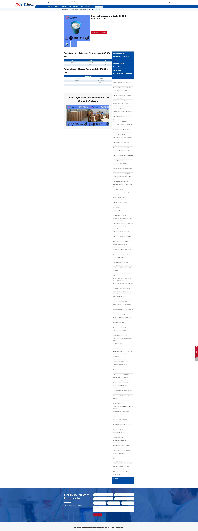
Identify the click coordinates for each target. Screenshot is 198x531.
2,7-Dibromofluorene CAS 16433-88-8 (120, 440)
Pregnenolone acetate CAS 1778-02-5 (120, 364)
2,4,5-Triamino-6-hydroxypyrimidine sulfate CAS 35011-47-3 (122, 177)
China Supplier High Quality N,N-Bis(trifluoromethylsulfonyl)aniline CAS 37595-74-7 (122, 316)
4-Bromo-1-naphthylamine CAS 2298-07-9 (121, 393)
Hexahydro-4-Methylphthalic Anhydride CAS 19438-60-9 (122, 457)
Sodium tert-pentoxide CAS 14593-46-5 (120, 361)
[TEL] (196, 354)
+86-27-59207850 (74, 3)
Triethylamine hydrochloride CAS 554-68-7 (121, 181)
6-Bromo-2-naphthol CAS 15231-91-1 (120, 421)
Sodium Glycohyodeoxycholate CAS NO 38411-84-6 (122, 124)
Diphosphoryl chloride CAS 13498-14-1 (120, 197)
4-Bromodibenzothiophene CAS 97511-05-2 (121, 466)
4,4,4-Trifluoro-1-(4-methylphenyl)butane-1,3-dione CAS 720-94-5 (122, 415)
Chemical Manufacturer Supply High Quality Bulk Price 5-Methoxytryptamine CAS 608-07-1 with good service (123, 249)
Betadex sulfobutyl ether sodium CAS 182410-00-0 (122, 212)
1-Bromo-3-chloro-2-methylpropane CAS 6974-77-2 (123, 92)
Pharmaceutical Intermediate (77, 9)
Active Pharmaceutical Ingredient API (122, 73)
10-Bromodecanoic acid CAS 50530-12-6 (121, 374)
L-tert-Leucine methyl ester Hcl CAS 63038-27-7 (122, 173)
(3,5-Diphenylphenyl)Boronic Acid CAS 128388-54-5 (122, 390)
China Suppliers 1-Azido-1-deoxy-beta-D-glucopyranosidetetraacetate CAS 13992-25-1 (121, 128)
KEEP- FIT (115, 478)
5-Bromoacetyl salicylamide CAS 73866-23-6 (121, 445)
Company (57, 6)
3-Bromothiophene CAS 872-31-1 (119, 432)
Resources (75, 6)
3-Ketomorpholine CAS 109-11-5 (119, 220)
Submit (98, 515)
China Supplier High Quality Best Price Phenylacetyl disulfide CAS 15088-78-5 (122, 138)
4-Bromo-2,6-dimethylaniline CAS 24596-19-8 (121, 366)
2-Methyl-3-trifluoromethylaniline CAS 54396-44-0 (122, 106)
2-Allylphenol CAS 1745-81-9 (118, 343)
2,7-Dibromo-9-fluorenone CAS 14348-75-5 (121, 434)
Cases (69, 6)
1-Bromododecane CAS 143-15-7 (119, 437)
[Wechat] (196, 357)
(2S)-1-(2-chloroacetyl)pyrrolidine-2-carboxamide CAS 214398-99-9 (122, 347)
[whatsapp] (196, 352)
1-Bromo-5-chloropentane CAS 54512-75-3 (121, 411)
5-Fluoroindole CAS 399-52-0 (118, 469)
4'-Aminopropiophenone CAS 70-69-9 (120, 335)
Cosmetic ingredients (118, 53)
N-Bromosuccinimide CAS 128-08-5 (119, 372)
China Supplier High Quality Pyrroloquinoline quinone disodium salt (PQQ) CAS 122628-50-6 (123, 225)
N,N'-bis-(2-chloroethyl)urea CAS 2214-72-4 (121, 453)
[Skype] (196, 347)
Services (64, 6)
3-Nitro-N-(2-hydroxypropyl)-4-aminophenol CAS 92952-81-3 (122, 274)
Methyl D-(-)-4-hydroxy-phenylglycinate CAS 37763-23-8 (123, 284)
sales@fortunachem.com (55, 3)
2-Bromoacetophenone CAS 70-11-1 (120, 369)
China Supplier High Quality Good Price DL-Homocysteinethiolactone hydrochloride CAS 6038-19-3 (123, 169)
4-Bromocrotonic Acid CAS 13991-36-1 (120, 359)
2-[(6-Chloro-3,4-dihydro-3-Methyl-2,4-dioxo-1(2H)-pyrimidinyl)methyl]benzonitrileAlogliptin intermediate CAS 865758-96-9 (123, 354)
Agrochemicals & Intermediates (121, 56)
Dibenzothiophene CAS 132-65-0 (119, 429)
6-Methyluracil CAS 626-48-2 (118, 461)
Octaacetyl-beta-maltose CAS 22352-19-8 (121, 301)
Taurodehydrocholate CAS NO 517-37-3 (120, 121)
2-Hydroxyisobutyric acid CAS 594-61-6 (120, 471)
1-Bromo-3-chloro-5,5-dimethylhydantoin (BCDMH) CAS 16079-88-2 (123, 407)
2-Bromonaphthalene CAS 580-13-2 (120, 419)
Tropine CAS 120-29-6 (117, 207)
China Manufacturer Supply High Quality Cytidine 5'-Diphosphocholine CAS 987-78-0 (123, 97)
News (82, 6)
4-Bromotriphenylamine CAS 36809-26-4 (120, 377)
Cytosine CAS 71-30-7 (117, 228)
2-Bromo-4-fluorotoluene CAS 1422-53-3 (120, 382)
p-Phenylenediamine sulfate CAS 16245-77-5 (121, 450)
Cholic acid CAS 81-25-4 (117, 210)
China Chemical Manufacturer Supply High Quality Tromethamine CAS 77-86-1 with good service (122, 89)
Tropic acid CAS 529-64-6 (118, 205)
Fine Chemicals (117, 70)
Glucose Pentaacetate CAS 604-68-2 (93, 9)
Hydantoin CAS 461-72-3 (117, 160)
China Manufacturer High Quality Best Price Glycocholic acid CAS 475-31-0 (121, 232)
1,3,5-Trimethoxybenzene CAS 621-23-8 (120, 262)
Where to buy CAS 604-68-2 (99, 32)
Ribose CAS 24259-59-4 (117, 325)
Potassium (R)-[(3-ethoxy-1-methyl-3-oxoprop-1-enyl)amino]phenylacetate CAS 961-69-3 (122, 290)
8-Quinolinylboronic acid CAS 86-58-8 (120, 387)
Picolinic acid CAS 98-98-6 (118, 442)
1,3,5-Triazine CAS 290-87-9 (118, 332)
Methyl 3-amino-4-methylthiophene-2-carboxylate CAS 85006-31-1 (122, 339)
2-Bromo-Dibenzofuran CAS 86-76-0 (120, 385)
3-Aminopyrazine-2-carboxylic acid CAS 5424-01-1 (122, 265)
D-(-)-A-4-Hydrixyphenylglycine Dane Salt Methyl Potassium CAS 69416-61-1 (122, 279)
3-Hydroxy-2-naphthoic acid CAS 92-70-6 (121, 241)
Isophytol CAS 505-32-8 (117, 474)
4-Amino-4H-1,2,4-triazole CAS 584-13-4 (120, 103)
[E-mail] (196, 349)
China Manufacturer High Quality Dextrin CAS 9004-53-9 (123, 185)
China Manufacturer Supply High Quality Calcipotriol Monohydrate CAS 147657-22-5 (123, 157)
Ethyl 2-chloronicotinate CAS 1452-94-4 (120, 79)
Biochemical (116, 60)
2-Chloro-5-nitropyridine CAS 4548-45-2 (120, 163)
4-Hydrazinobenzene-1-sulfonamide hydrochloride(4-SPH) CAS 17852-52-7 (120, 201)
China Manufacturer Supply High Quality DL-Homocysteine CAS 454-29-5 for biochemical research (121, 150)
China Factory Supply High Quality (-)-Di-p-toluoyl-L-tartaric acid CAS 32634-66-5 (123, 133)
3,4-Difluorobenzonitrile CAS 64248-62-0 (120, 327)
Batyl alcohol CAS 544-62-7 (118, 189)
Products (50, 6)
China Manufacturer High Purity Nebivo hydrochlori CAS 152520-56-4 (122, 193)
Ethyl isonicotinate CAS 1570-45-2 (119, 330)
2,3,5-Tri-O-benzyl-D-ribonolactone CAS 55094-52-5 (123, 311)
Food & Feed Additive (118, 63)
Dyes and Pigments (118, 66)
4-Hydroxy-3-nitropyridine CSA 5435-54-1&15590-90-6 (122, 84)
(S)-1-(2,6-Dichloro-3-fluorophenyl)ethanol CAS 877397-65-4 (122, 269)
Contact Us (88, 6)
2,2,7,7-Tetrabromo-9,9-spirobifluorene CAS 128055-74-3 (122, 426)
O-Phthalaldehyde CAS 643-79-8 (119, 108)
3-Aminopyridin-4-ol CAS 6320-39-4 (120, 244)
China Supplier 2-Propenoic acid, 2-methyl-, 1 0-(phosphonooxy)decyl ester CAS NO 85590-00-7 (122, 118)
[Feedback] (196, 359)
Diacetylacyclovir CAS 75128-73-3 (119, 215)
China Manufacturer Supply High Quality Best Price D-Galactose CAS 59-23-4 (122, 238)
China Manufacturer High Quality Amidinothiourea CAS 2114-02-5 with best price (122, 256)
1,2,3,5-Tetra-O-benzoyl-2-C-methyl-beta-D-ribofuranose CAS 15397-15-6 (122, 321)
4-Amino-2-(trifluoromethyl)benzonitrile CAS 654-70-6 (123, 305)
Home (64, 9)
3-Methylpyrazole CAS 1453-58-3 (119, 100)
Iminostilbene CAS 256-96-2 (118, 448)
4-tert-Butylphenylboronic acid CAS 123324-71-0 (122, 259)
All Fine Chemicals (117, 482)
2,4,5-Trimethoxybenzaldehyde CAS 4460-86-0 (122, 463)
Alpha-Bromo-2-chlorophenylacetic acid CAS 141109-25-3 (121, 397)
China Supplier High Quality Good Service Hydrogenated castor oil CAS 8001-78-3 (121, 144)
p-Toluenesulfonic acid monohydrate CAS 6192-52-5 (123, 299)
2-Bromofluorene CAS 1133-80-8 (119, 403)
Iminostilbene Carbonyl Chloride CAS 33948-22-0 (122, 218)
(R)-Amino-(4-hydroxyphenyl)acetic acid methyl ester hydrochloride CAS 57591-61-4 (122, 295)
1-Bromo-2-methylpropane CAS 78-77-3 (120, 380)
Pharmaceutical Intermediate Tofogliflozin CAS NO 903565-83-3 (122, 112)
